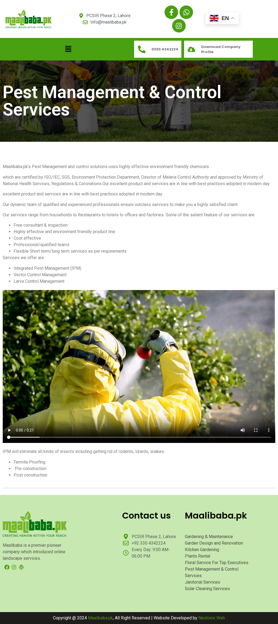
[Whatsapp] (186, 12)
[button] (68, 49)
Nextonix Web (211, 617)
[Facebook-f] (171, 12)
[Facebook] (7, 567)
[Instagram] (179, 26)
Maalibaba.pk (100, 617)
